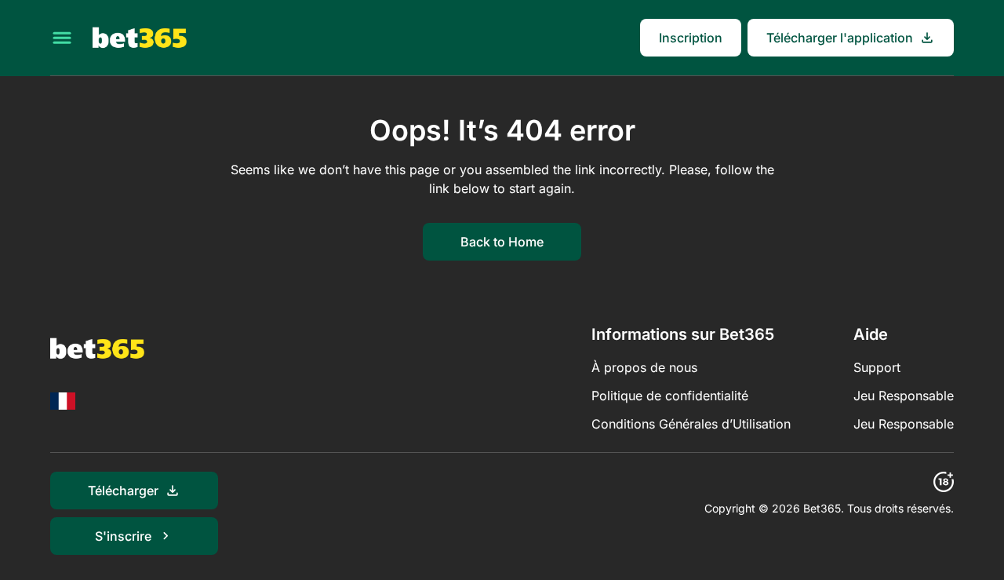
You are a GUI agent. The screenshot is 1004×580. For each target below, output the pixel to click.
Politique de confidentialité (669, 395)
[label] (62, 400)
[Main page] (140, 38)
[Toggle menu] (62, 37)
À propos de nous (644, 367)
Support (876, 367)
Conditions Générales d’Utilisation (691, 424)
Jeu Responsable (903, 395)
